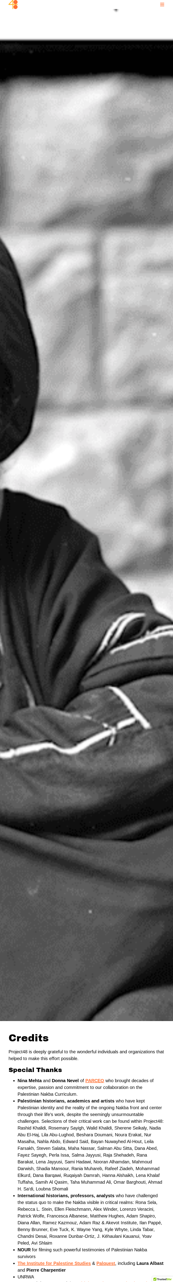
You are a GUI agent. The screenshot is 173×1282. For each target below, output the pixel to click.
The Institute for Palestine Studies (54, 1263)
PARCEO (94, 1080)
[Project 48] (13, 4)
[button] (162, 4)
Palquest (105, 1263)
